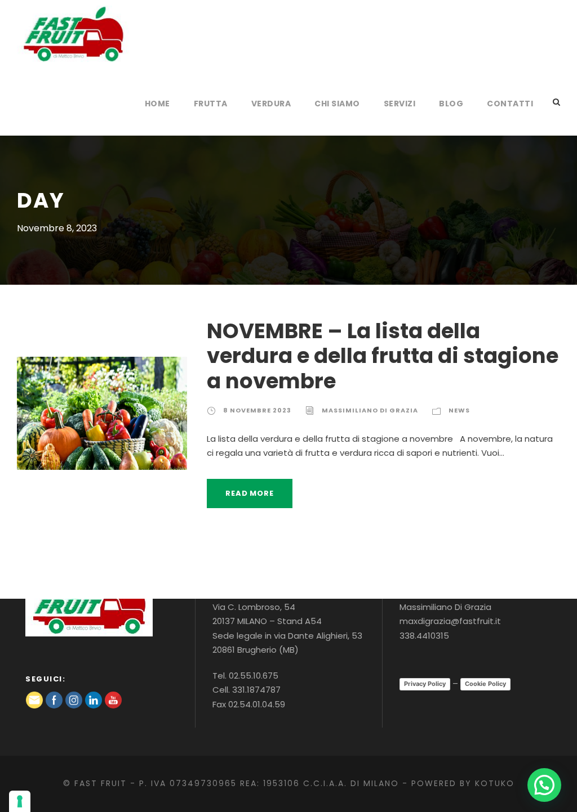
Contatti (510, 103)
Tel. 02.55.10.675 (245, 675)
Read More (249, 493)
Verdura (271, 103)
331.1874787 (256, 690)
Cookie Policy (485, 684)
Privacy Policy (425, 684)
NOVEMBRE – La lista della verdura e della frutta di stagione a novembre (382, 356)
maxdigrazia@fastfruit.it (450, 621)
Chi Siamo (337, 103)
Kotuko (494, 783)
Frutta (211, 103)
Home (157, 103)
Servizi (400, 103)
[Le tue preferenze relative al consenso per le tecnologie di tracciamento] (19, 801)
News (459, 410)
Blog (451, 103)
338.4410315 (424, 635)
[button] (544, 785)
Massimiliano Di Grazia (370, 410)
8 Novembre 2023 (257, 410)
